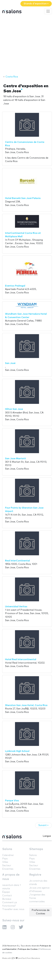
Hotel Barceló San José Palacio (23, 198)
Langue (47, 836)
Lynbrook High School (17, 751)
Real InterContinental (17, 561)
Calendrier (8, 855)
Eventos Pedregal (15, 286)
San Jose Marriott (15, 458)
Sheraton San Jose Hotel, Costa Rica (26, 705)
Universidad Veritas (16, 606)
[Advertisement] (27, 45)
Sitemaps (36, 849)
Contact (7, 896)
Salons (7, 849)
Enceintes (7, 869)
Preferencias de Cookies (41, 912)
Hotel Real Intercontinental (20, 659)
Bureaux (6, 899)
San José (10, 363)
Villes (5, 862)
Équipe (6, 892)
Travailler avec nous (13, 909)
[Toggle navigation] (48, 11)
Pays (5, 859)
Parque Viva (12, 801)
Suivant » (43, 825)
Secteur (6, 865)
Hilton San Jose (14, 409)
